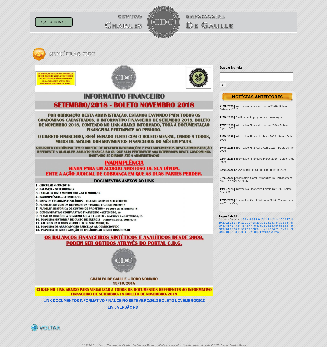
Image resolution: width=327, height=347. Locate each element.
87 (250, 232)
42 (231, 225)
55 (280, 225)
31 (265, 222)
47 (250, 225)
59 (220, 228)
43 (235, 225)
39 (220, 225)
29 (258, 222)
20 (224, 222)
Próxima (265, 232)
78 (292, 228)
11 (265, 219)
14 (277, 219)
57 (288, 225)
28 (254, 222)
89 (258, 232)
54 (277, 225)
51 (265, 225)
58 (292, 225)
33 (273, 222)
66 (246, 228)
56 (284, 225)
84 (239, 232)
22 (231, 222)
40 (224, 225)
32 (269, 222)
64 (239, 228)
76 (284, 228)
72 (269, 228)
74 (277, 228)
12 (269, 219)
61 (227, 228)
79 (220, 232)
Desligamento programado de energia (259, 117)
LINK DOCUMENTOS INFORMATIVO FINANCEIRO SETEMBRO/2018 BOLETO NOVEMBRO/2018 (124, 301)
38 (292, 222)
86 (246, 232)
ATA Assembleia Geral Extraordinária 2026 (261, 169)
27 (250, 222)
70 (261, 228)
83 (235, 232)
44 (239, 225)
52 (269, 225)
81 (227, 232)
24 (239, 222)
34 (277, 222)
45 (242, 225)
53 (273, 225)
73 (273, 228)
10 (262, 219)
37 (288, 222)
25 (242, 222)
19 (220, 222)
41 (227, 225)
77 (288, 228)
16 (284, 219)
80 (224, 232)
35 (280, 222)
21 (227, 222)
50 (261, 225)
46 (246, 225)
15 (280, 219)
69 (258, 228)
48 (254, 225)
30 (261, 222)
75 (280, 228)
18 (292, 219)
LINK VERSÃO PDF (124, 307)
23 (235, 222)
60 (224, 228)
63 (235, 228)
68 (254, 228)
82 (231, 232)
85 (242, 232)
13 (273, 219)
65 (242, 228)
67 (250, 228)
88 (254, 232)
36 (284, 222)
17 (288, 219)
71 (265, 228)
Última (275, 232)
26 (246, 222)
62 (231, 228)
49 (258, 225)
